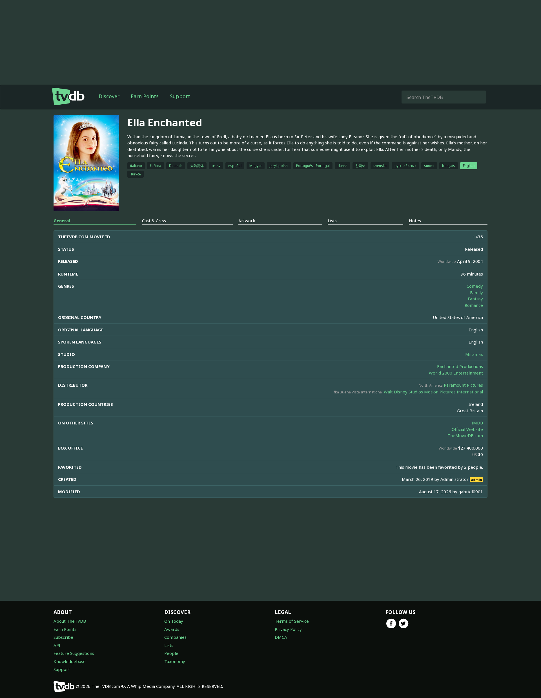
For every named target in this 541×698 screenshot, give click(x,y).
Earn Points (145, 96)
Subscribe (63, 637)
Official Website (467, 429)
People (171, 653)
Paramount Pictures (463, 385)
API (57, 645)
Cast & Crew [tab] (154, 220)
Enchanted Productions (460, 366)
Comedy (475, 286)
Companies (175, 637)
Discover (109, 96)
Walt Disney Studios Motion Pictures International (433, 392)
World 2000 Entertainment (456, 373)
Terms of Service (292, 621)
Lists (168, 645)
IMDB (477, 423)
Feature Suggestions (74, 653)
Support (180, 96)
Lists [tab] (332, 220)
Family (476, 292)
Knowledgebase (70, 661)
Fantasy (475, 298)
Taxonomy (174, 661)
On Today (173, 621)
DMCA (281, 637)
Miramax (474, 354)
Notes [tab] (415, 220)
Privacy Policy (288, 629)
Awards (171, 629)
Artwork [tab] (246, 220)
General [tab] (62, 220)
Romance (474, 305)
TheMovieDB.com (465, 435)
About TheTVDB (70, 621)
